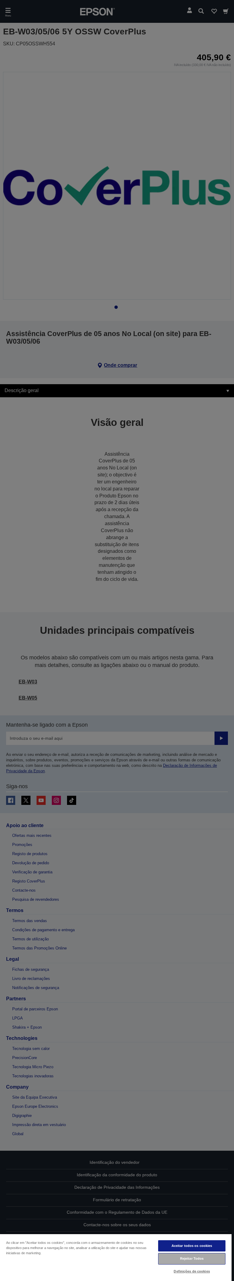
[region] (116, 1257)
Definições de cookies (192, 1271)
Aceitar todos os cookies (192, 1246)
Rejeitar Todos (192, 1258)
